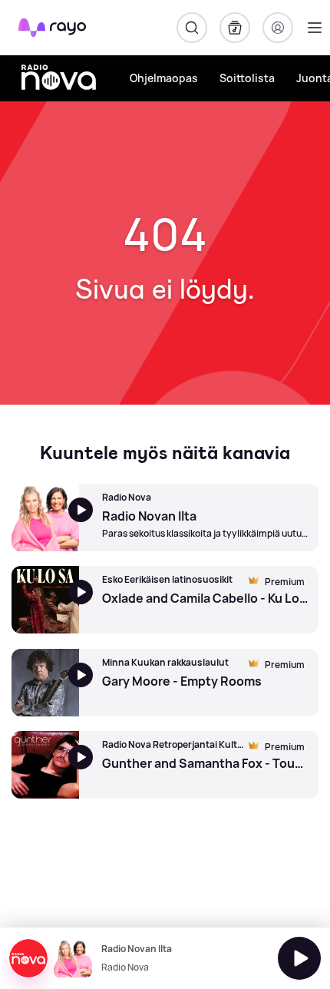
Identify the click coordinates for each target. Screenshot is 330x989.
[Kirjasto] (234, 27)
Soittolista (247, 78)
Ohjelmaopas (164, 78)
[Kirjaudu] (277, 27)
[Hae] (192, 27)
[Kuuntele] (299, 958)
